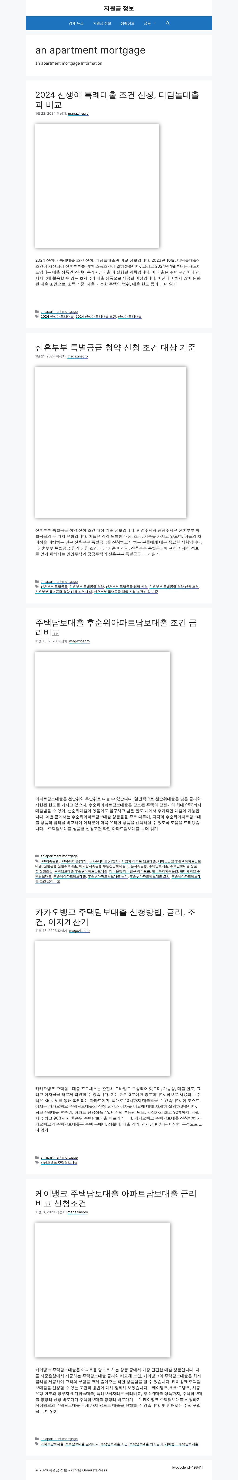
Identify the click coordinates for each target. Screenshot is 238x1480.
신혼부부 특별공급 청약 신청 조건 (174, 586)
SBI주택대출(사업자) (104, 861)
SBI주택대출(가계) (74, 861)
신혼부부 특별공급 (54, 586)
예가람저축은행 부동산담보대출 (102, 866)
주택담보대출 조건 (114, 1444)
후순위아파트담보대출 (69, 876)
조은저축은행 (137, 866)
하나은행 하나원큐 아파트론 (129, 871)
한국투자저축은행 (165, 871)
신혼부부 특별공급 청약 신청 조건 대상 (63, 591)
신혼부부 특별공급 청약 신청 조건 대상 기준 (115, 347)
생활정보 (128, 23)
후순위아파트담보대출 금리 (108, 876)
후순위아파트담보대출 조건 (150, 876)
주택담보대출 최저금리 (146, 1444)
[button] (167, 23)
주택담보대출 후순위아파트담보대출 (80, 871)
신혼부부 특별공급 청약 (86, 586)
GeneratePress (94, 1470)
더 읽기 (170, 284)
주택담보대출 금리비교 (82, 1444)
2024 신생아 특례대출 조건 (96, 316)
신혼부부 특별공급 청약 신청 (127, 586)
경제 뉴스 (76, 23)
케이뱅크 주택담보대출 (181, 1444)
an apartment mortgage (59, 311)
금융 (147, 23)
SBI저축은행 (50, 861)
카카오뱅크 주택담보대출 (59, 1162)
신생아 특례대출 (130, 316)
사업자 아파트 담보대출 (139, 861)
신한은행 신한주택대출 (60, 866)
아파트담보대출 (52, 1444)
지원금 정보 (119, 8)
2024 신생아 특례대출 (57, 316)
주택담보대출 (158, 866)
